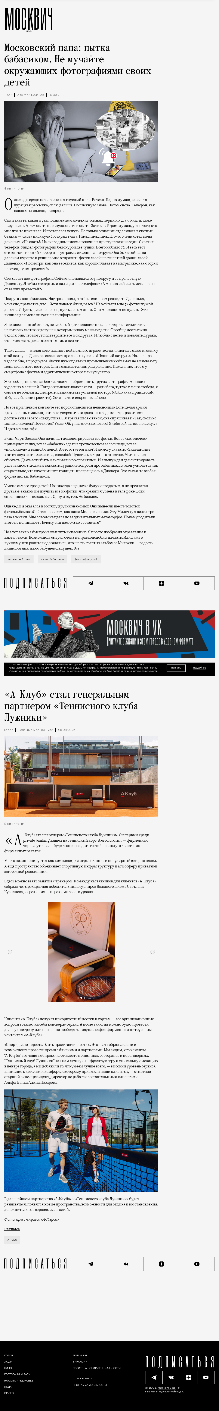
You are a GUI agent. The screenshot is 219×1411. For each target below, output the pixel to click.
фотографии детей (86, 559)
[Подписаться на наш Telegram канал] (90, 583)
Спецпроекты (83, 1378)
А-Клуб (12, 1240)
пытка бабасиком (52, 559)
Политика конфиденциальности (97, 1368)
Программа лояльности (90, 1385)
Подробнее (199, 668)
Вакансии (80, 1362)
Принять (176, 668)
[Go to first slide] (153, 952)
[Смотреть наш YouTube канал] (197, 583)
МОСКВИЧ (28, 18)
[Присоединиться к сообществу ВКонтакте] (126, 583)
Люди (8, 95)
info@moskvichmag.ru (170, 1391)
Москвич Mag (167, 1388)
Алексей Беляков (30, 95)
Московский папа (18, 559)
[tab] (78, 998)
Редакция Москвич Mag (35, 730)
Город (8, 730)
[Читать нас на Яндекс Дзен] (161, 583)
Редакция (80, 1355)
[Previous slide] (10, 952)
